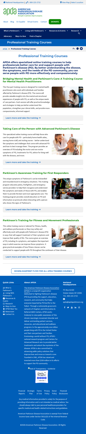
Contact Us (9, 314)
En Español (20, 21)
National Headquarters (15, 2)
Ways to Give (20, 36)
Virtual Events (32, 21)
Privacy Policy (47, 392)
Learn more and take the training (22, 118)
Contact (44, 21)
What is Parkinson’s (11, 31)
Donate (55, 22)
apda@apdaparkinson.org (73, 302)
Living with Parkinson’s (34, 31)
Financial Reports (21, 392)
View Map (66, 2)
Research (75, 31)
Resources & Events (57, 31)
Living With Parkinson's (8, 294)
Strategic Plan (31, 392)
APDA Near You (11, 309)
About (5, 21)
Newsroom (9, 311)
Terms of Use (39, 392)
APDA (5, 49)
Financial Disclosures (63, 392)
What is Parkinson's (7, 289)
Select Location (77, 2)
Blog (12, 21)
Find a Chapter (36, 36)
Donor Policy (54, 392)
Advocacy (8, 36)
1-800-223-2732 (34, 2)
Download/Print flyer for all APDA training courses (43, 271)
